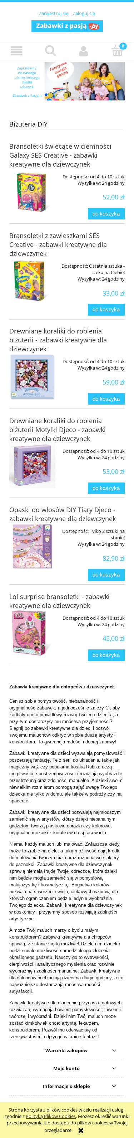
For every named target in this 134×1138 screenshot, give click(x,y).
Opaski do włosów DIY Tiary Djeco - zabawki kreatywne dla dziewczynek (62, 514)
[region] (67, 81)
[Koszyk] (117, 50)
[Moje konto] (84, 51)
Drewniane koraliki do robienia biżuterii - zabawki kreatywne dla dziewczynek (58, 340)
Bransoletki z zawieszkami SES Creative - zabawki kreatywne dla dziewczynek (58, 244)
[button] (17, 51)
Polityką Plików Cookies (51, 1116)
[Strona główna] (67, 25)
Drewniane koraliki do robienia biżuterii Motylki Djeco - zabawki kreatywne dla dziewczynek (57, 429)
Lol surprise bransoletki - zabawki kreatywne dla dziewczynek (59, 601)
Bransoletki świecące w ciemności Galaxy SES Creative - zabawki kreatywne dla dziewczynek (60, 155)
